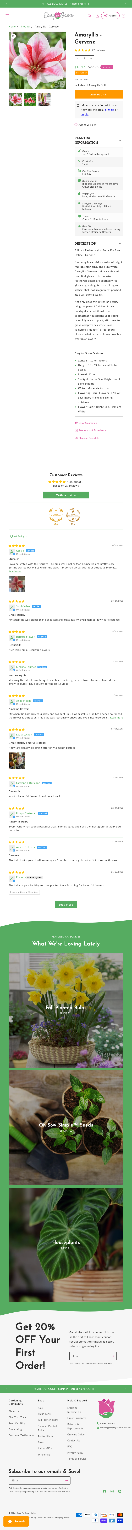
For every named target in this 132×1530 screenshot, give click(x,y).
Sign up (109, 109)
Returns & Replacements (75, 1426)
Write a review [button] (66, 495)
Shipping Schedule (89, 438)
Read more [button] (15, 571)
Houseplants (66, 1242)
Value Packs (45, 1413)
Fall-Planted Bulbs (66, 1007)
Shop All (25, 26)
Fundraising (15, 1429)
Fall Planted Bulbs (48, 1419)
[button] (7, 16)
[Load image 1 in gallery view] (15, 99)
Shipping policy (62, 1517)
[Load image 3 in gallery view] (44, 99)
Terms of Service (76, 1458)
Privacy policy (29, 1517)
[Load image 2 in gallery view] (30, 99)
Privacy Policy (75, 1452)
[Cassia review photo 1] (17, 584)
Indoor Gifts (45, 1448)
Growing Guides (76, 1434)
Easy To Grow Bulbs (26, 1513)
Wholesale (44, 1454)
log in (85, 114)
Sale (40, 1407)
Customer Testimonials (22, 1435)
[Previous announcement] (6, 4)
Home (12, 26)
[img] (17, 545)
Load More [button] (66, 904)
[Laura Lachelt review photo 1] (17, 760)
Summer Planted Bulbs (47, 1428)
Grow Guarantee (88, 423)
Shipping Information (74, 1409)
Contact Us (73, 1440)
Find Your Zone (17, 1417)
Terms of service (46, 1517)
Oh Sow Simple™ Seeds (66, 1125)
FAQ (69, 1446)
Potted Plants (45, 1436)
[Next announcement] (125, 4)
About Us (14, 1411)
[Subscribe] (112, 1356)
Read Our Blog (17, 1423)
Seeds (41, 1442)
